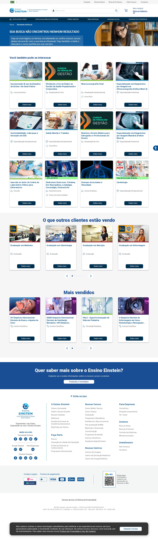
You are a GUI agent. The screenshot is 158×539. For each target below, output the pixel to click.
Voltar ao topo (80, 396)
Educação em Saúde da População (65, 442)
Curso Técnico (91, 412)
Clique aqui (121, 475)
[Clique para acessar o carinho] (126, 10)
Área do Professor (115, 2)
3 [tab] (76, 275)
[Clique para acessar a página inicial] (28, 13)
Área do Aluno (99, 2)
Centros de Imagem (93, 452)
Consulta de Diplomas (128, 432)
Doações (87, 2)
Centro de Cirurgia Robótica (96, 459)
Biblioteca (55, 418)
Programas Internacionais (61, 451)
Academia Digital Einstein (95, 441)
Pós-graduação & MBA (94, 425)
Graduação (89, 415)
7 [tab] (84, 275)
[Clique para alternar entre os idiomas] (14, 2)
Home (12, 25)
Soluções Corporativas (128, 412)
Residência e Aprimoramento (97, 421)
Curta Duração (91, 431)
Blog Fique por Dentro (60, 427)
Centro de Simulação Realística (97, 455)
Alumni (54, 439)
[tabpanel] (24, 247)
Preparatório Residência (95, 418)
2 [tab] (74, 275)
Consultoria (124, 408)
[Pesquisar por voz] (53, 10)
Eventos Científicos (93, 438)
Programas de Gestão (94, 435)
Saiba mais (26, 105)
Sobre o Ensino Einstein (60, 412)
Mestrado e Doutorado (94, 428)
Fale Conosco (131, 2)
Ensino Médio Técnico (94, 408)
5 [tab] (80, 275)
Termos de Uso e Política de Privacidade (79, 500)
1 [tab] (72, 275)
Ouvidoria (144, 2)
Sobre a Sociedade (58, 408)
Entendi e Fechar (131, 529)
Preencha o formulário (79, 382)
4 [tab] (78, 275)
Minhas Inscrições (126, 436)
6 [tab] (82, 275)
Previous (67, 276)
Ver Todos (123, 415)
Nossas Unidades (58, 415)
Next (91, 276)
